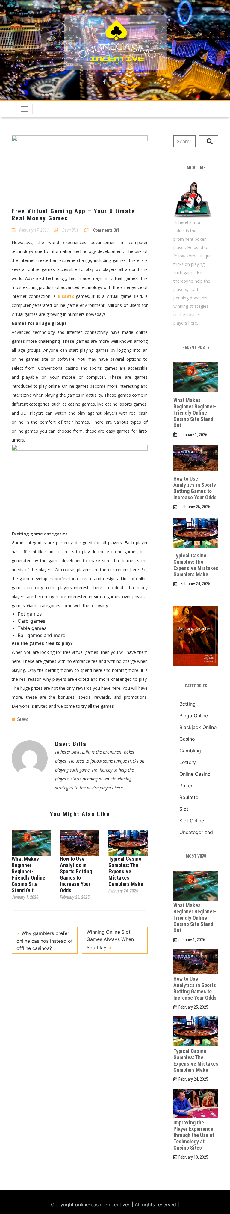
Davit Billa (70, 230)
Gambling (190, 751)
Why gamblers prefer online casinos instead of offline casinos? (44, 940)
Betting (187, 704)
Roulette (188, 797)
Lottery (187, 762)
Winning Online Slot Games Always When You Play (110, 940)
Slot (183, 809)
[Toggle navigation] (24, 109)
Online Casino (195, 774)
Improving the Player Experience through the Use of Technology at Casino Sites (193, 1135)
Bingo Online (193, 716)
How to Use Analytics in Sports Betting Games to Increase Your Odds (76, 874)
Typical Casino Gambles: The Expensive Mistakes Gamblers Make (125, 871)
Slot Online (191, 821)
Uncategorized (196, 832)
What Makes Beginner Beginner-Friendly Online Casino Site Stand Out (28, 874)
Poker (186, 786)
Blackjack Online (198, 727)
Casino (22, 719)
